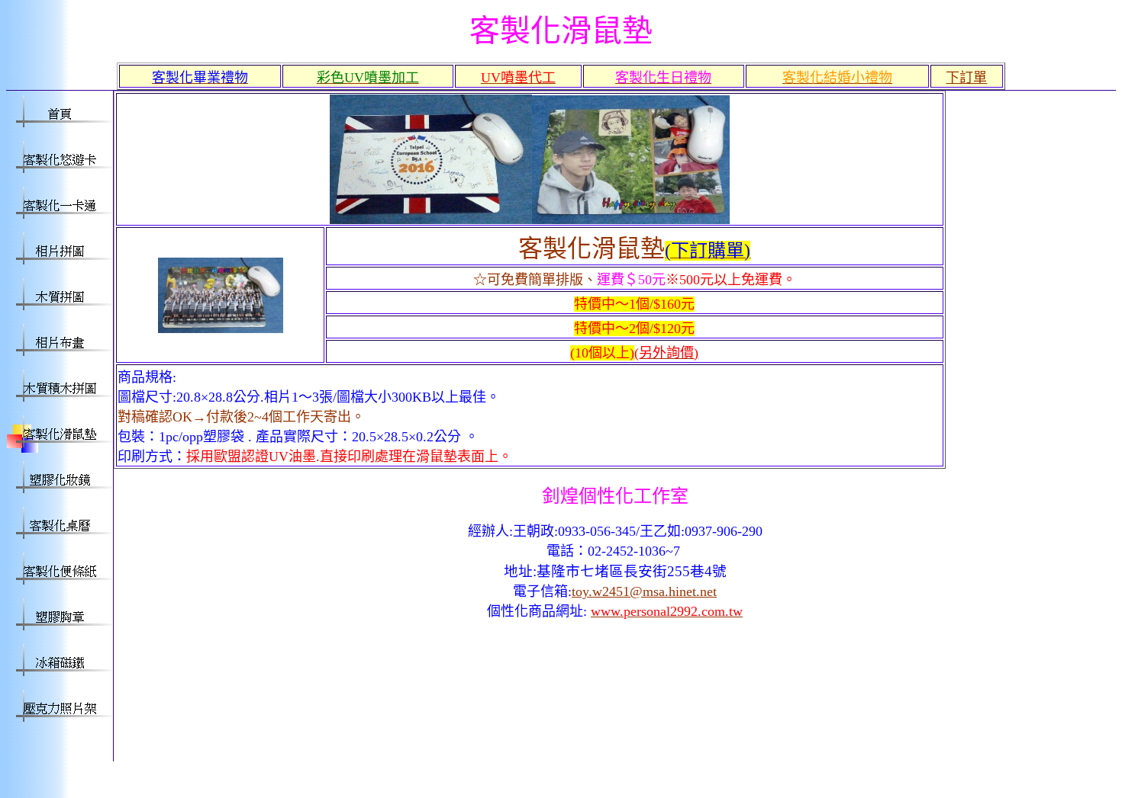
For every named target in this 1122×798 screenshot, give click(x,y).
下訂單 (966, 77)
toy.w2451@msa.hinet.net (644, 591)
